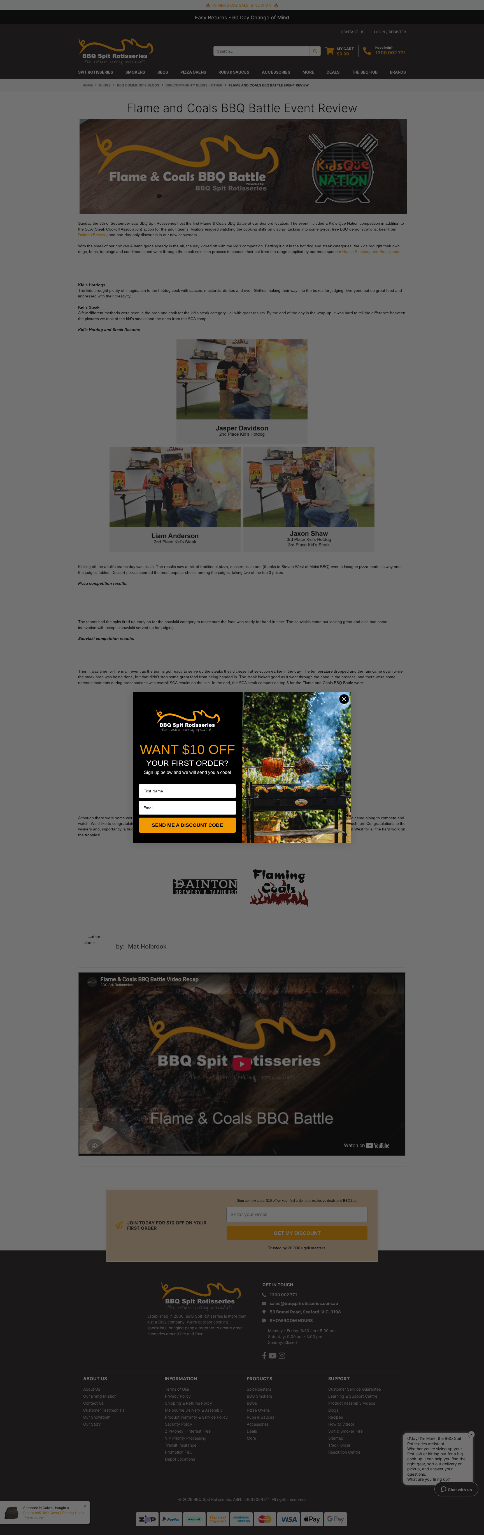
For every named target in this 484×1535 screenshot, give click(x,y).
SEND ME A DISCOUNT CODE (187, 825)
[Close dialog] (344, 699)
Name (144, 780)
